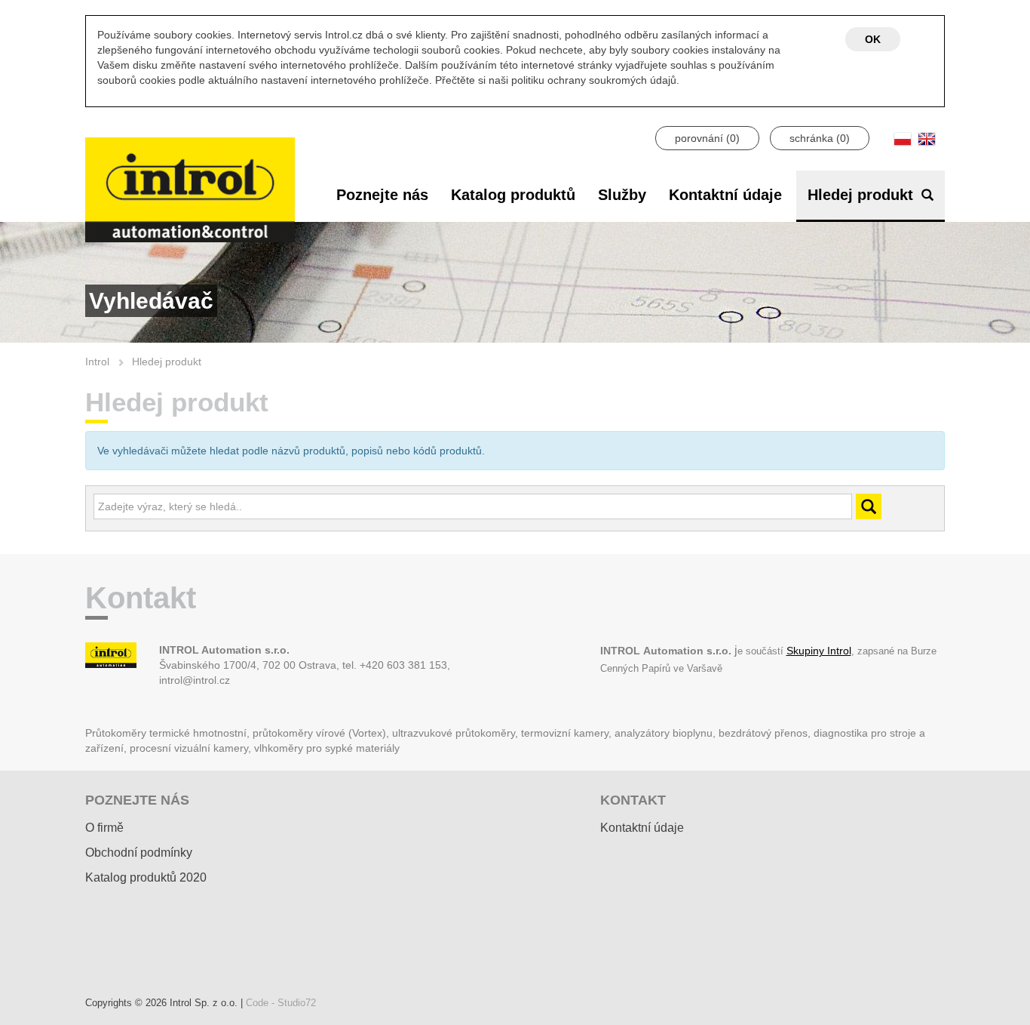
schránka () (819, 138)
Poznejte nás (382, 194)
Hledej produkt (863, 194)
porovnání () (707, 138)
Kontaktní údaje (725, 194)
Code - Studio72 (281, 1002)
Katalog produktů (513, 194)
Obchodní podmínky (138, 852)
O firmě (104, 827)
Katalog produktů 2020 (146, 877)
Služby (622, 194)
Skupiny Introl (818, 651)
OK (873, 39)
